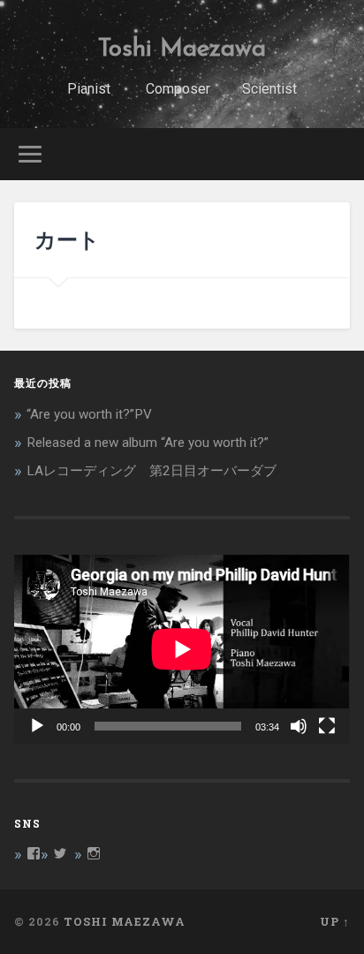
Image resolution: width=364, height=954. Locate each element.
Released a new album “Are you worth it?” (148, 442)
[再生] (37, 726)
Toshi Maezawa (182, 49)
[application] (181, 649)
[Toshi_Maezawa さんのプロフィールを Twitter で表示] (60, 853)
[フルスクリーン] (327, 726)
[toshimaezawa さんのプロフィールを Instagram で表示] (94, 853)
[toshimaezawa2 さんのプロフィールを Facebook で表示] (34, 853)
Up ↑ (335, 921)
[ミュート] (298, 726)
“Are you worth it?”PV (89, 414)
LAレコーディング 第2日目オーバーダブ (152, 471)
